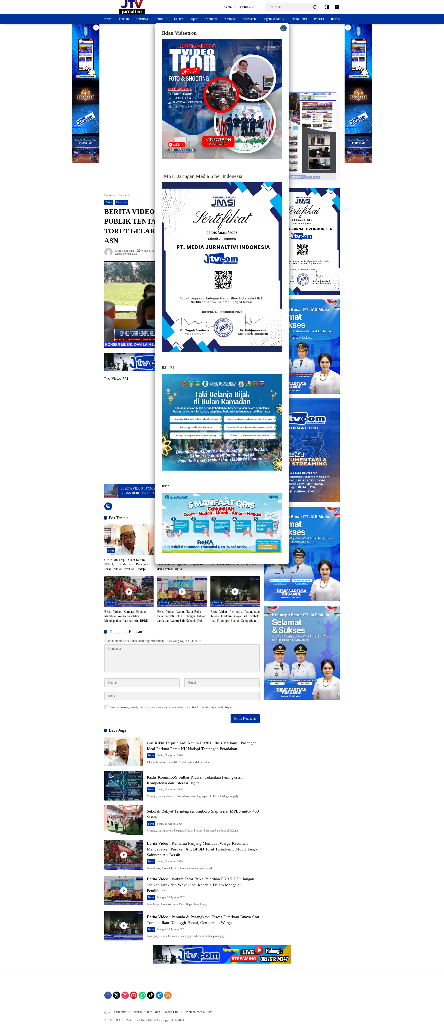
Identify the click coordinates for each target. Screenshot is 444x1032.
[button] (314, 7)
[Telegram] (159, 995)
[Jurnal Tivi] (132, 6)
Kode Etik (172, 1012)
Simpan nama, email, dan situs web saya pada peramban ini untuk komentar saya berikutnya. (171, 707)
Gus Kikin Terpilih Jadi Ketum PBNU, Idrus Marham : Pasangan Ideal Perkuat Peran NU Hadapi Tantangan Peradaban (126, 564)
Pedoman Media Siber (198, 1012)
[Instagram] (125, 995)
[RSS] (168, 995)
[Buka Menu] (337, 7)
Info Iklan (153, 1012)
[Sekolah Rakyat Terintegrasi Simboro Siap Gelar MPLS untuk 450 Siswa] (123, 820)
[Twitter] (116, 995)
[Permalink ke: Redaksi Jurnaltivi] (109, 252)
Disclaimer (119, 1012)
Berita (108, 202)
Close (283, 28)
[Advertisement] (302, 57)
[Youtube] (133, 995)
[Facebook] (108, 995)
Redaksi (137, 1012)
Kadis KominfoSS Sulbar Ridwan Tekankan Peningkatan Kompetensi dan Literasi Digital (180, 564)
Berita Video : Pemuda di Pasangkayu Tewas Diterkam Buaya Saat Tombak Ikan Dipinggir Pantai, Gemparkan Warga (235, 616)
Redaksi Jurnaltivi (124, 251)
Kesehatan (121, 202)
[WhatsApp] (142, 995)
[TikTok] (150, 995)
